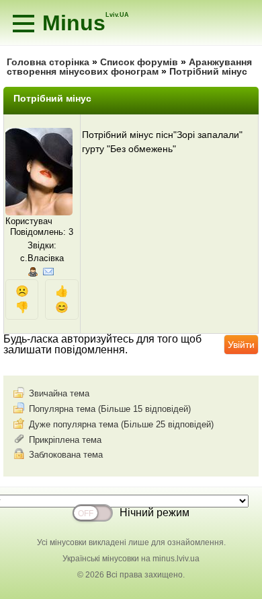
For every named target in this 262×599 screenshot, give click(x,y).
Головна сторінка (48, 62)
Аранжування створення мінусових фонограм (129, 67)
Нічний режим (154, 512)
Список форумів (139, 62)
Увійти (241, 344)
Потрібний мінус (208, 71)
